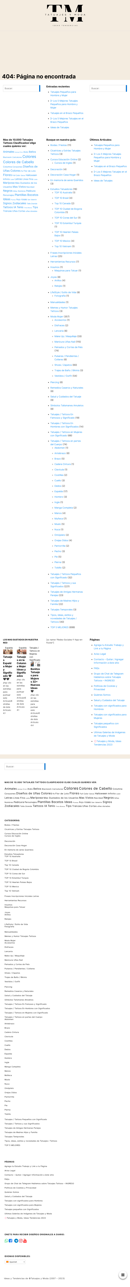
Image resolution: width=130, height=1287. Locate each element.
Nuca (57, 529)
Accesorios (60, 320)
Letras (18, 179)
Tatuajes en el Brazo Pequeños (66, 113)
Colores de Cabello (18, 162)
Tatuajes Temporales (61, 609)
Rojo (18, 199)
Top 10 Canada (62, 203)
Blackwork (7, 157)
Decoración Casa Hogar (63, 174)
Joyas (53, 277)
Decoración (56, 169)
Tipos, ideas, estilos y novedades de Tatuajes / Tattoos (63, 618)
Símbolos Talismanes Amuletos (66, 405)
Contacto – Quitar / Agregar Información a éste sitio (29, 1175)
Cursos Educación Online (63, 159)
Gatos (23, 175)
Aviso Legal (100, 654)
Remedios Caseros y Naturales (66, 387)
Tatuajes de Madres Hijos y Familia (21, 1132)
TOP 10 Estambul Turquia (67, 223)
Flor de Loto (30, 171)
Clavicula (59, 469)
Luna (35, 179)
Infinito (6, 179)
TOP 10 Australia (63, 192)
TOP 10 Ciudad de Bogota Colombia (22, 869)
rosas (24, 199)
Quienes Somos (102, 694)
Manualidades (57, 302)
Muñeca (58, 518)
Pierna (57, 562)
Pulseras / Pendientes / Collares (20, 968)
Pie (56, 556)
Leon (12, 179)
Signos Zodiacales (14, 203)
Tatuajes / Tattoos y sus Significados (22, 1124)
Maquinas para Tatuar (66, 270)
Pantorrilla (59, 545)
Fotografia (60, 295)
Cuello (57, 480)
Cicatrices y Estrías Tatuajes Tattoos (22, 829)
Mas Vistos (19, 186)
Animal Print (19, 152)
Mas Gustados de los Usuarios (61, 797)
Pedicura (30, 191)
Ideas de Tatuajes (59, 127)
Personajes (8, 195)
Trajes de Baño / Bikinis (66, 370)
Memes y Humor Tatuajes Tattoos (20, 936)
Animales (8, 151)
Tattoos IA (9, 207)
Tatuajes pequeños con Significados (22, 1209)
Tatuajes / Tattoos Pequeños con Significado (26, 1119)
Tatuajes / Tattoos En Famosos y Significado (26, 1004)
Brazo (57, 458)
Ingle (57, 502)
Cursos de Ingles (63, 163)
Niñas (15, 191)
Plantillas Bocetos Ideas (55, 802)
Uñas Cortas (18, 211)
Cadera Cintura (62, 464)
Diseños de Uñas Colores (34, 793)
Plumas (13, 200)
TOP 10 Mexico (62, 241)
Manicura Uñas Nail (64, 341)
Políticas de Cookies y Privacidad (20, 1188)
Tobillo (58, 567)
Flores (7, 175)
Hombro (58, 496)
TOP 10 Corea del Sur (65, 217)
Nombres (22, 191)
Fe (22, 171)
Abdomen (59, 447)
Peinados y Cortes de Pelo (68, 347)
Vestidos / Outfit (63, 375)
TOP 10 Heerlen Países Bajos (18, 882)
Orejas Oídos (61, 540)
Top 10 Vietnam (62, 246)
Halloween (31, 175)
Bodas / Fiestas (58, 145)
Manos (58, 513)
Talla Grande (32, 203)
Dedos (57, 486)
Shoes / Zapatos (63, 365)
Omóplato (59, 535)
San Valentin (32, 200)
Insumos (54, 267)
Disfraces (59, 325)
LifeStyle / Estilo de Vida (63, 292)
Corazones (17, 167)
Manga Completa (63, 507)
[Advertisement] (65, 50)
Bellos (32, 151)
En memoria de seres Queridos (66, 180)
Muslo (57, 524)
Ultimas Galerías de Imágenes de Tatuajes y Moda (28, 1214)
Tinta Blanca (28, 208)
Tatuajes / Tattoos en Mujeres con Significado (34, 653)
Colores (29, 156)
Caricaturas (17, 157)
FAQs (96, 668)
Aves (25, 152)
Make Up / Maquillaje (65, 336)
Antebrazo (60, 453)
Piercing (54, 382)
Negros (7, 190)
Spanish (13, 1262)
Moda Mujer (56, 316)
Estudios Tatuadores (61, 189)
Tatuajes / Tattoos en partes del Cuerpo (23, 1017)
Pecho (57, 551)
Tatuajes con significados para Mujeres (23, 1205)
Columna (7, 166)
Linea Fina (28, 179)
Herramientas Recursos (62, 261)
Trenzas (7, 211)
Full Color (16, 175)
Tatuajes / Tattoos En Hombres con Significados (27, 1008)
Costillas (58, 475)
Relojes (58, 286)
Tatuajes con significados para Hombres (24, 1201)
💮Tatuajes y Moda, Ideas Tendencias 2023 (25, 1218)
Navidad (30, 187)
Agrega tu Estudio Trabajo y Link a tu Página (26, 1166)
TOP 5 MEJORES (59, 627)
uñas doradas (31, 211)
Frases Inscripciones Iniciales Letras (22, 896)
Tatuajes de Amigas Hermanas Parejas (23, 1128)
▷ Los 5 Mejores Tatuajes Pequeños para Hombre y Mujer (64, 104)
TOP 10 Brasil (61, 198)
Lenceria (59, 331)
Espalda (58, 491)
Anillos (57, 280)
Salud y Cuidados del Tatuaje (65, 396)
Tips (35, 207)
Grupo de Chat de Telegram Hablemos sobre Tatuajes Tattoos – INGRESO (109, 677)
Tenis (20, 207)
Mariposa (9, 182)
